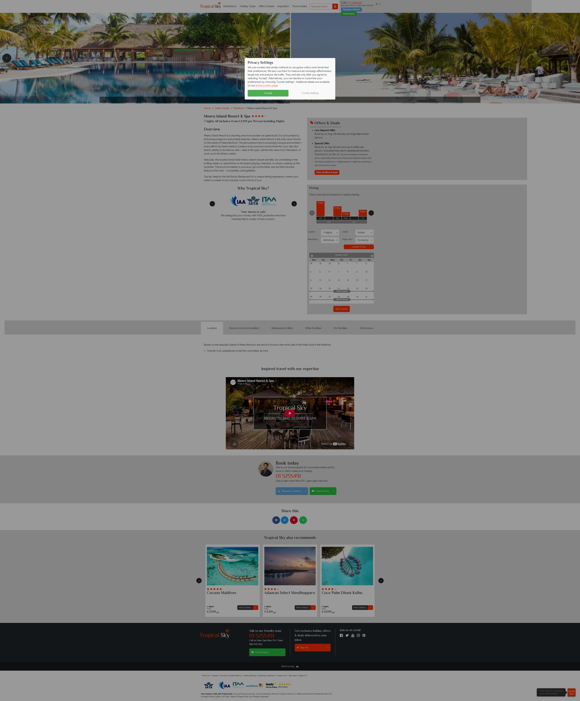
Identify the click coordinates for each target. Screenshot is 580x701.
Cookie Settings (310, 93)
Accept (268, 93)
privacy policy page (267, 85)
